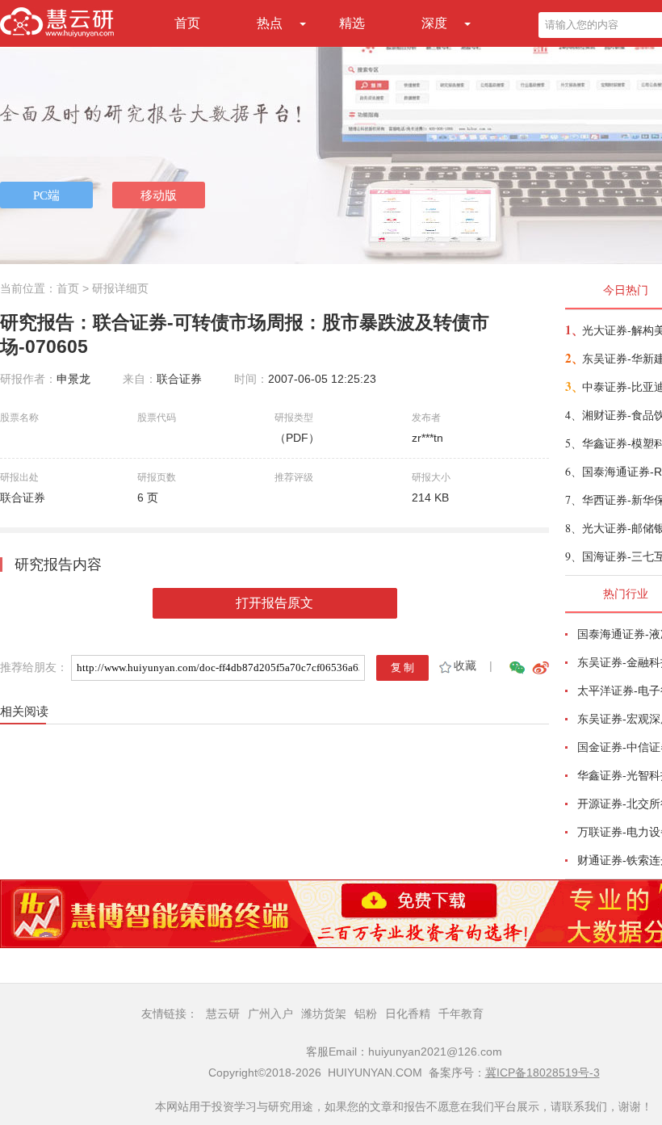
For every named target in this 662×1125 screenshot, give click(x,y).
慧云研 (223, 1013)
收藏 (465, 665)
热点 (270, 23)
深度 (434, 23)
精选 (352, 23)
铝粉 (365, 1013)
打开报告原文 (274, 603)
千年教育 (461, 1013)
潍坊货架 (323, 1013)
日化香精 (407, 1013)
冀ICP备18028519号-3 (542, 1072)
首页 (187, 23)
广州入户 (270, 1013)
